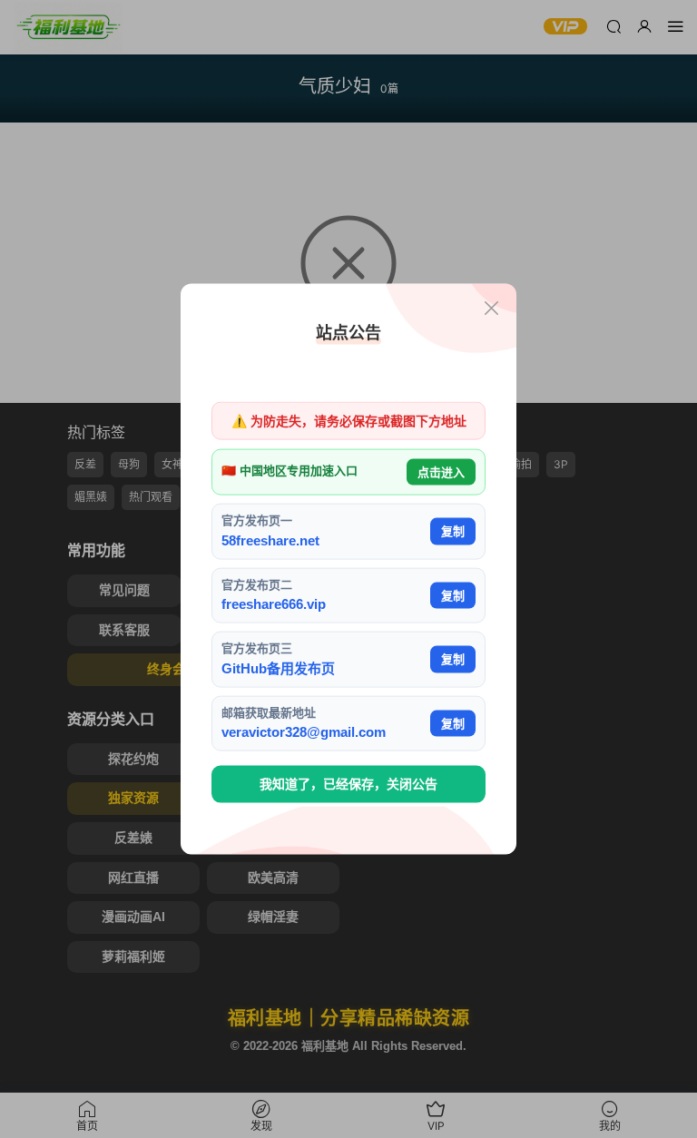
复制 (453, 531)
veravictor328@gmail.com (303, 732)
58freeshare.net (270, 539)
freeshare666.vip (273, 604)
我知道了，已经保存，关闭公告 (348, 784)
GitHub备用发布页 (278, 667)
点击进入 (441, 471)
